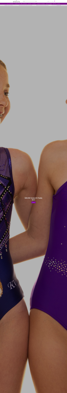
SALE (21, 3)
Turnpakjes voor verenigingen (41, 3)
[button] (0, 200)
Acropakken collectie (17, 3)
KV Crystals (34, 3)
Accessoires (29, 3)
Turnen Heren (25, 3)
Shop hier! (33, 202)
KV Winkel (58, 3)
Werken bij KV (54, 3)
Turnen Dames (11, 3)
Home (8, 3)
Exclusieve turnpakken (49, 3)
